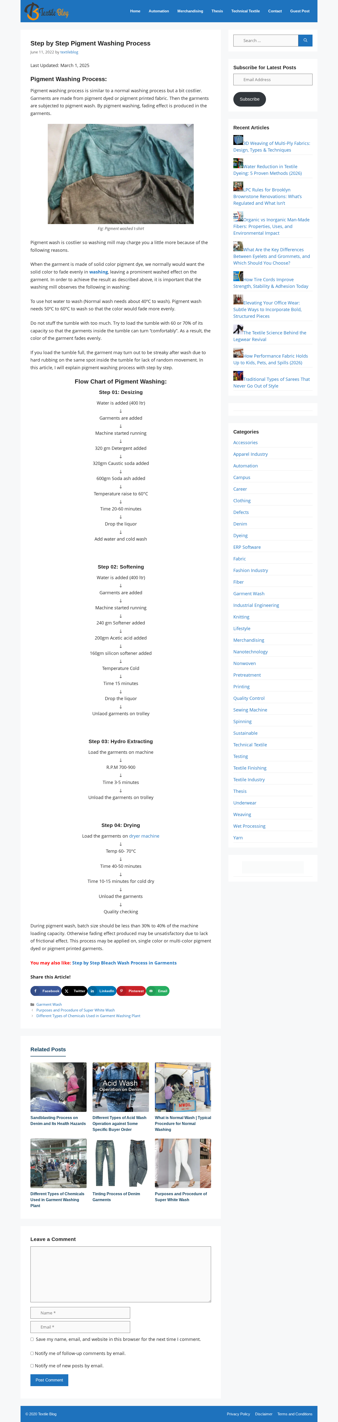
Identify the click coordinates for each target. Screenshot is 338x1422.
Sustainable (245, 733)
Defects (241, 512)
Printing (241, 686)
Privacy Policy (238, 1414)
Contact (275, 11)
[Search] (305, 40)
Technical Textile (245, 11)
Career (240, 489)
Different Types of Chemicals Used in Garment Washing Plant (88, 1015)
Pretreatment (247, 675)
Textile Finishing (249, 768)
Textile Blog (47, 1414)
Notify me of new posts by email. (69, 1366)
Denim (240, 524)
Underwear (244, 803)
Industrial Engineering (256, 605)
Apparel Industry (250, 454)
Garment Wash (49, 1004)
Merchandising (190, 11)
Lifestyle (241, 628)
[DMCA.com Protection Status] (273, 872)
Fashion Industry (250, 570)
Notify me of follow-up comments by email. (80, 1353)
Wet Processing (249, 826)
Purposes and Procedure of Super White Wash (75, 1010)
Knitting (241, 617)
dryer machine (144, 836)
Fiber (238, 582)
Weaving (242, 814)
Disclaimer (263, 1414)
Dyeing (240, 535)
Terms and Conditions (295, 1414)
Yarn (238, 838)
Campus (241, 477)
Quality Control (249, 698)
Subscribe (250, 99)
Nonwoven (244, 663)
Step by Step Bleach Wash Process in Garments (124, 963)
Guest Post (300, 11)
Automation (159, 11)
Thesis (217, 11)
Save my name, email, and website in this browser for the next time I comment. (118, 1339)
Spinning (242, 721)
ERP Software (247, 547)
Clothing (242, 501)
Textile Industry (249, 779)
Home (135, 11)
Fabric (239, 559)
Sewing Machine (250, 710)
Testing (240, 756)
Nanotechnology (250, 652)
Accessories (245, 442)
